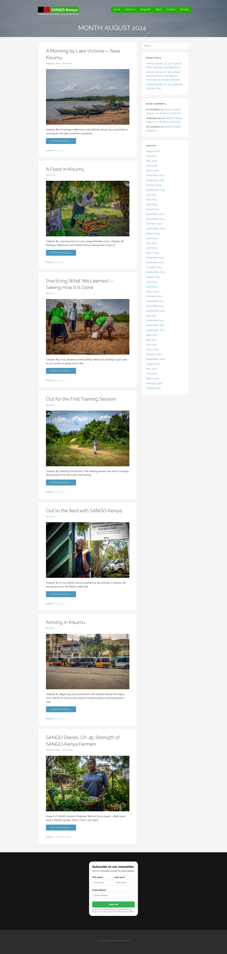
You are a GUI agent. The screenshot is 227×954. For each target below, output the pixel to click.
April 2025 (151, 204)
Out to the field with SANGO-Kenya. (84, 510)
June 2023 (151, 281)
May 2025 (151, 199)
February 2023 (154, 296)
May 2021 (151, 339)
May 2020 (151, 368)
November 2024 (155, 219)
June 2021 (151, 335)
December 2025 (155, 175)
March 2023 (152, 291)
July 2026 (151, 156)
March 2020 (152, 378)
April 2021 (151, 344)
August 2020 (153, 363)
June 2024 (151, 238)
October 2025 (153, 185)
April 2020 (151, 373)
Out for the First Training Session (81, 399)
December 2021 (155, 320)
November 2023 (155, 262)
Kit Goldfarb (67, 750)
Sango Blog (60, 151)
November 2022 (155, 306)
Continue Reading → (61, 141)
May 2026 (151, 161)
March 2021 (152, 349)
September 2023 (155, 272)
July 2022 (151, 315)
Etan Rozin (66, 63)
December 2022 (155, 301)
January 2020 (153, 388)
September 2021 (155, 330)
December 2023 (155, 257)
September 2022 (155, 310)
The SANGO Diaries (63, 837)
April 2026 (151, 165)
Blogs (159, 9)
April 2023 (151, 286)
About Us (130, 9)
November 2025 (155, 180)
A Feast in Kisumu (65, 169)
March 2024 (152, 252)
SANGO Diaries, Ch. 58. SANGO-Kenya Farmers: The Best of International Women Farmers (163, 76)
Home (116, 9)
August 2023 (153, 277)
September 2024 (155, 228)
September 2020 (155, 359)
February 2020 (154, 383)
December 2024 (155, 214)
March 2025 (152, 209)
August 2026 (153, 151)
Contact (170, 9)
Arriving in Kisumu (65, 622)
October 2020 (154, 354)
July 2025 (151, 194)
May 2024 (151, 243)
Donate (184, 9)
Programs (145, 9)
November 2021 (155, 325)
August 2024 (153, 233)
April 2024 (151, 247)
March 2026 (152, 170)
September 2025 (155, 190)
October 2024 (154, 223)
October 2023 (153, 267)
